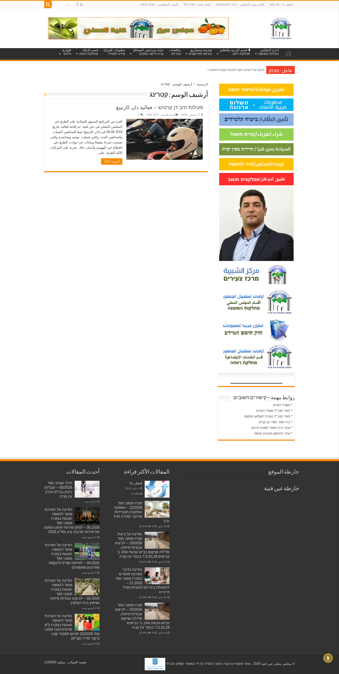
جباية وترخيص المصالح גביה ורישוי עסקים (148, 52)
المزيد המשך (111, 161)
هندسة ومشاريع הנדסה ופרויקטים (200, 52)
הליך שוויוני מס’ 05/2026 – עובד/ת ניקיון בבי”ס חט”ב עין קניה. (58, 489)
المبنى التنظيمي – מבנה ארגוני (159, 4)
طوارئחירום (66, 52)
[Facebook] (77, 5)
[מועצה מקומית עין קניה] (281, 27)
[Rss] (81, 5)
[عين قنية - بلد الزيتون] (138, 28)
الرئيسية (202, 84)
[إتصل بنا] (157, 489)
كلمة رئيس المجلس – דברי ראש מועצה (240, 4)
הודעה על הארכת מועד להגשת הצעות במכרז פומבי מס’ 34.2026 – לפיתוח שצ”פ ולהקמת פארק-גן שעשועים (72, 556)
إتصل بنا (136, 483)
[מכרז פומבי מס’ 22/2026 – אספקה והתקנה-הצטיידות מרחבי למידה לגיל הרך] (157, 509)
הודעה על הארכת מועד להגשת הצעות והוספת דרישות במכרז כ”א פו (223, 70)
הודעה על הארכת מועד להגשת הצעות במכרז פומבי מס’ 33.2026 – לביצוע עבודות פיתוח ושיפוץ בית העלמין (72, 591)
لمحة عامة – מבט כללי (197, 4)
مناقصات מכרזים (175, 52)
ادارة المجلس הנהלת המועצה (268, 52)
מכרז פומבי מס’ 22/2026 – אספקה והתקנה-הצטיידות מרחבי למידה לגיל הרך (142, 512)
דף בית (288, 53)
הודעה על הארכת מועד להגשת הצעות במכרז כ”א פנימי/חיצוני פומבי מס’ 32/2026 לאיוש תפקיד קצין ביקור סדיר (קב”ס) (72, 627)
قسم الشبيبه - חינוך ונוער (160, 114)
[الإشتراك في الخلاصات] (45, 94)
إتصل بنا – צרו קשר (280, 4)
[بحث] (48, 4)
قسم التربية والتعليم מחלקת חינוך (235, 52)
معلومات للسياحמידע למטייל (114, 52)
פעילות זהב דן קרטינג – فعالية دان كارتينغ (159, 107)
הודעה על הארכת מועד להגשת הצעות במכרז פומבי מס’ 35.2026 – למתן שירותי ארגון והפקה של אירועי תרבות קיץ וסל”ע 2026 (72, 520)
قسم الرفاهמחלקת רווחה (88, 52)
